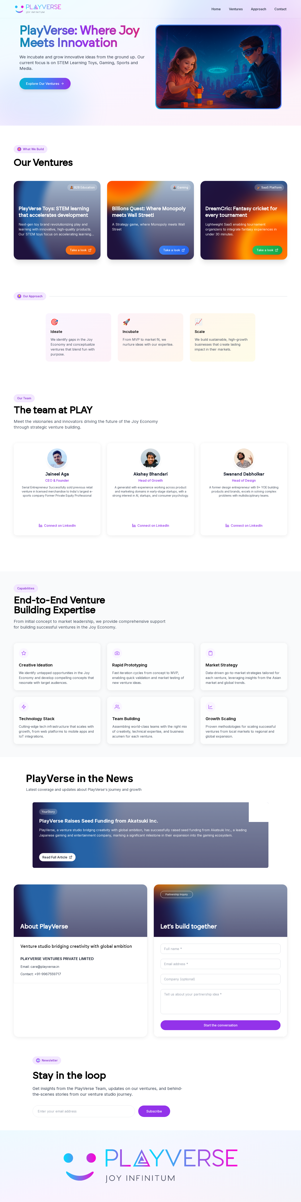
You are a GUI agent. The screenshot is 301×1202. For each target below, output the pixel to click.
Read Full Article (54, 857)
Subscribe (154, 1111)
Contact (280, 9)
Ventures (236, 9)
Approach (258, 9)
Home (216, 9)
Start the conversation (221, 1025)
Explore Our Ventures (42, 84)
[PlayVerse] (38, 9)
